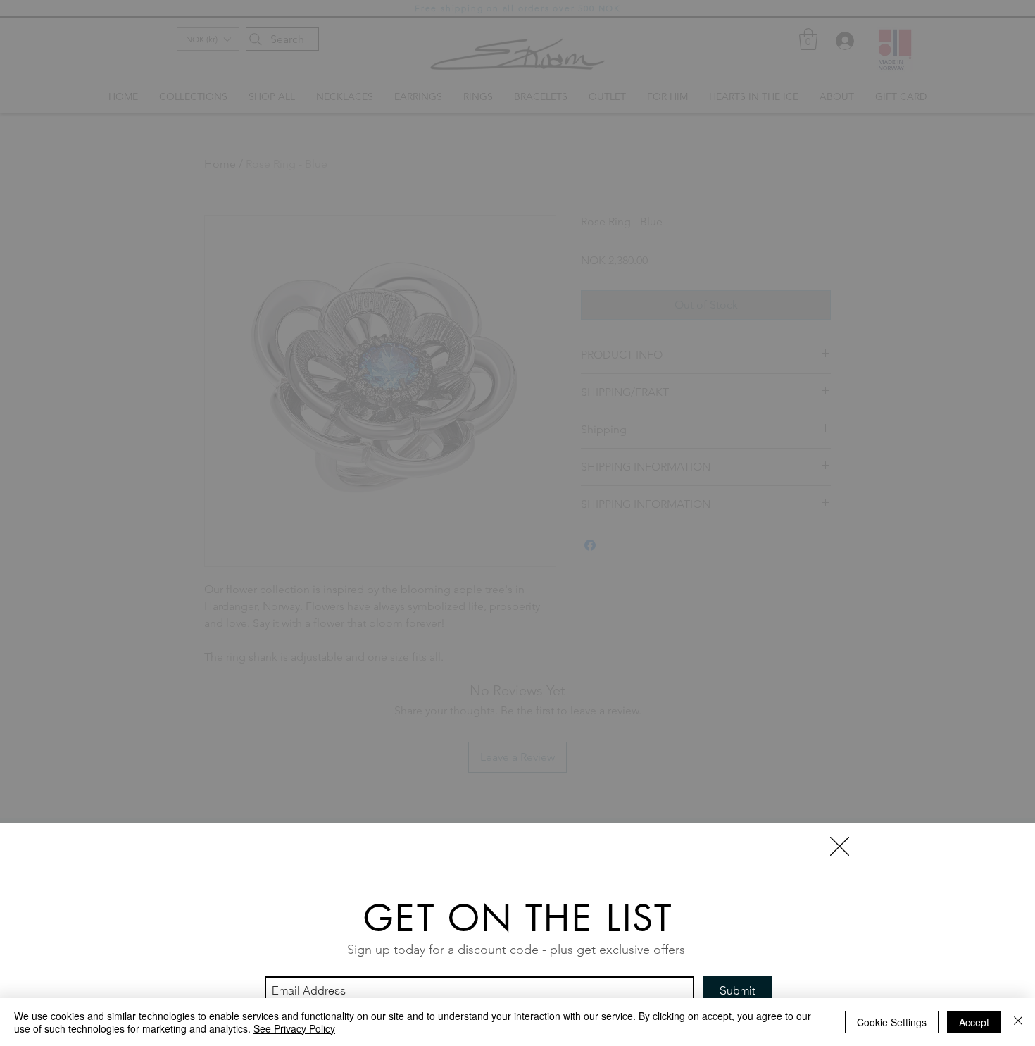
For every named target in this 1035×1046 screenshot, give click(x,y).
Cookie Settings (892, 1022)
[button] (839, 846)
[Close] (1018, 1022)
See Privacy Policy (294, 1028)
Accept (974, 1022)
